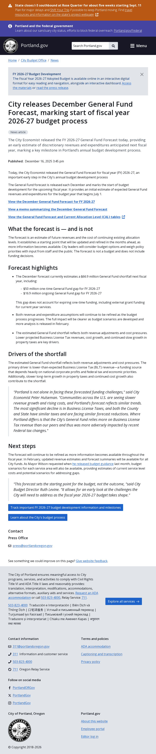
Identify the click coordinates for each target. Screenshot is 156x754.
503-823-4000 (50, 597)
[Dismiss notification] (142, 74)
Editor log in (89, 736)
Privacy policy (90, 662)
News (55, 60)
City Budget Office (33, 60)
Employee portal (92, 729)
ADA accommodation (96, 646)
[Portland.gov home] (25, 45)
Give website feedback (91, 561)
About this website (94, 721)
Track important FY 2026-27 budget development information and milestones (65, 507)
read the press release (52, 88)
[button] (138, 45)
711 (84, 597)
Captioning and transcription (101, 654)
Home (12, 60)
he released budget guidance (93, 464)
